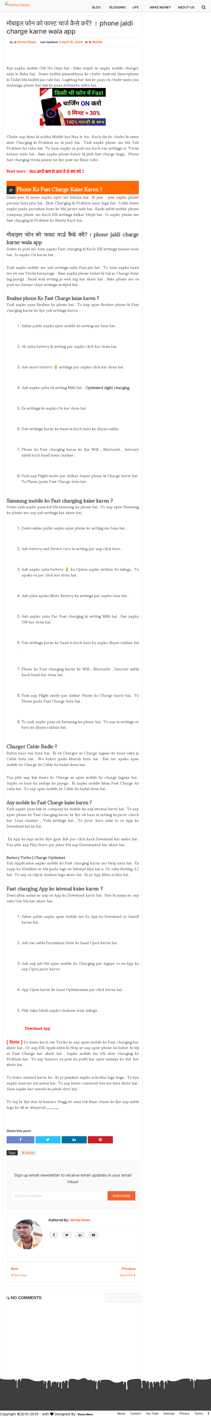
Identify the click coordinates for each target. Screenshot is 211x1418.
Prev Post (19, 1275)
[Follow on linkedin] (80, 1235)
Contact (135, 1413)
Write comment (123, 1298)
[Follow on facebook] (54, 1235)
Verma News (80, 1220)
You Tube (152, 1413)
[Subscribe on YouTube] (93, 1235)
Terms (199, 1413)
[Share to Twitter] (48, 1140)
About (121, 1413)
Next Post (127, 1275)
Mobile (97, 42)
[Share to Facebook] (20, 1140)
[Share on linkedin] (74, 1140)
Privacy (184, 1413)
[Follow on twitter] (67, 1235)
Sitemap (169, 1413)
